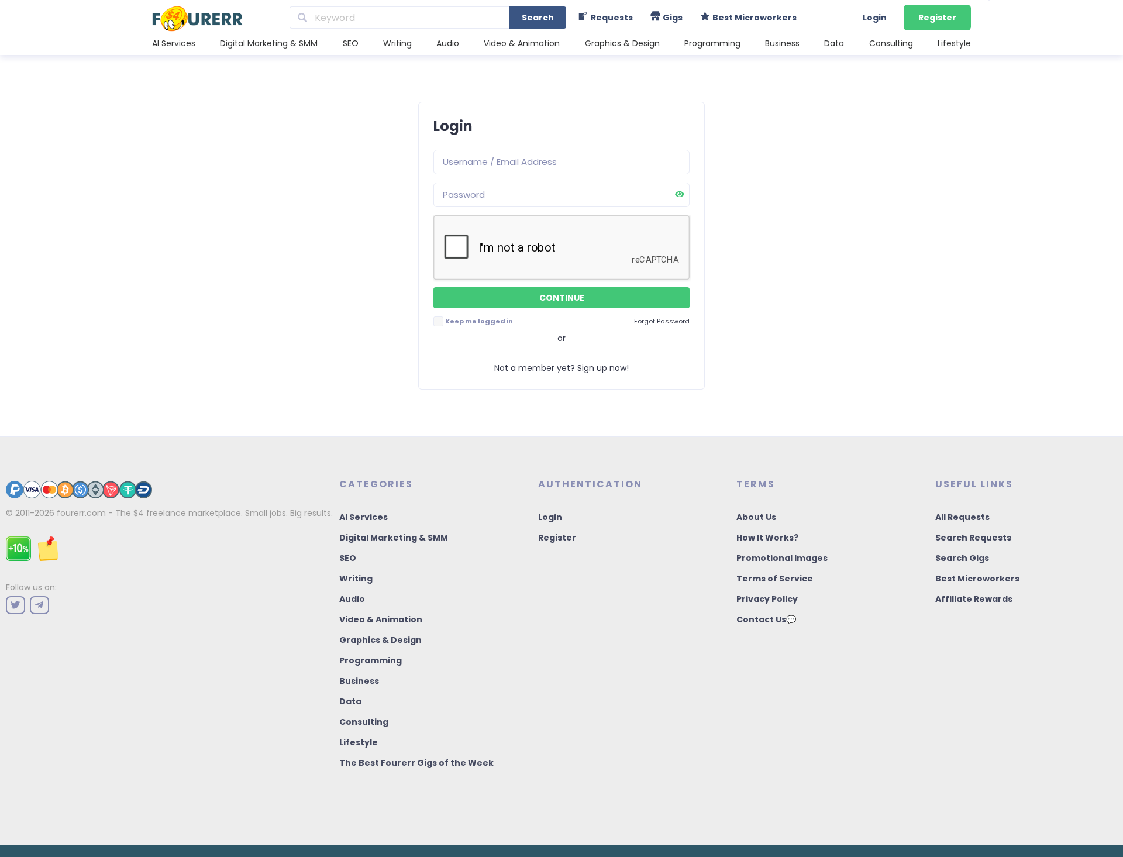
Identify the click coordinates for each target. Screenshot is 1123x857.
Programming (712, 43)
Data (834, 43)
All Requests (962, 517)
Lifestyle (954, 43)
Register (937, 17)
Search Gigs (962, 558)
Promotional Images (782, 558)
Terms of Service (774, 578)
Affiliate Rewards (973, 599)
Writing (397, 43)
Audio (447, 43)
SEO (351, 43)
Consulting (891, 43)
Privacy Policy (767, 599)
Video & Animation (522, 43)
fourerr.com (81, 513)
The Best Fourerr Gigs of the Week (416, 763)
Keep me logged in (479, 321)
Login (875, 17)
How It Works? (767, 537)
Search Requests (973, 537)
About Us (756, 517)
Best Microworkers (977, 578)
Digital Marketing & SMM (269, 43)
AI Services (173, 43)
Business (782, 43)
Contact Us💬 (766, 619)
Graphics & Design (622, 43)
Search (538, 17)
